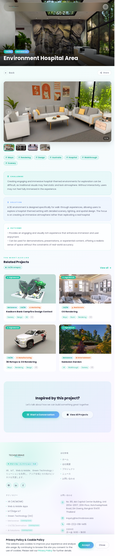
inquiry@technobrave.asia (79, 518)
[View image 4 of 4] (45, 147)
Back (11, 72)
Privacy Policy (45, 550)
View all (104, 267)
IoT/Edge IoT (14, 511)
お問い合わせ (68, 478)
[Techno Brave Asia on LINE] (8, 485)
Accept (86, 545)
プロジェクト (68, 468)
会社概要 (66, 464)
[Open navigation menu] (105, 7)
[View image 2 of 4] (21, 147)
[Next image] (106, 112)
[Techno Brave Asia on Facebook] (23, 485)
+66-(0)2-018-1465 (76, 524)
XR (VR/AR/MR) (15, 501)
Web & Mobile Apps (18, 506)
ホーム (65, 459)
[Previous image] (9, 112)
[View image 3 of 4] (33, 147)
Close (102, 545)
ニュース (66, 473)
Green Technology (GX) (20, 515)
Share (106, 72)
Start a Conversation (42, 414)
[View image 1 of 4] (9, 147)
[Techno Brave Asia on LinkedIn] (16, 485)
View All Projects (79, 414)
